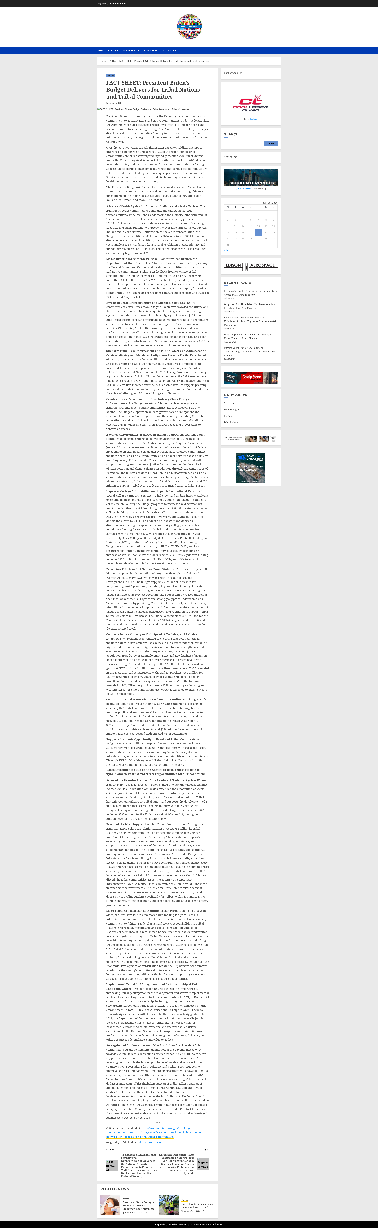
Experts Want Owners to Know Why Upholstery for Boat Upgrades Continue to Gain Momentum (250, 321)
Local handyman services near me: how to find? (197, 1205)
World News (151, 50)
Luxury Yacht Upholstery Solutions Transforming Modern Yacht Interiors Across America (249, 351)
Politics (113, 50)
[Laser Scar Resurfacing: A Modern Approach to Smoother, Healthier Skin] (110, 1205)
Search (231, 134)
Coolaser (253, 119)
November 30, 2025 (134, 1213)
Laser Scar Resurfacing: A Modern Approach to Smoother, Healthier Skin (139, 1206)
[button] (279, 50)
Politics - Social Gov (149, 1142)
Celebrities (169, 50)
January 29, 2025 (192, 1211)
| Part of (193, 1224)
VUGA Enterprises (243, 188)
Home (100, 50)
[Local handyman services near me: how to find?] (169, 1205)
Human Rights (130, 50)
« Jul (226, 250)
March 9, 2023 (116, 103)
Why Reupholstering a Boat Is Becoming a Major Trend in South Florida (247, 336)
